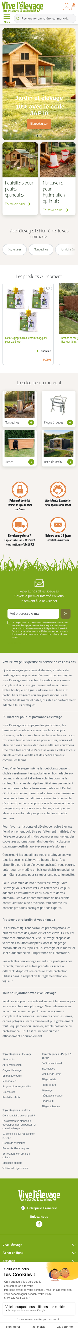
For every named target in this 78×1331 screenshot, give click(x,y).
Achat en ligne (12, 1252)
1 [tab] (37, 136)
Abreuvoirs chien (12, 1065)
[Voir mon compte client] (66, 6)
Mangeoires (9, 1081)
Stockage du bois (12, 1162)
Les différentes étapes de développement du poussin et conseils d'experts (19, 1125)
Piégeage (47, 1090)
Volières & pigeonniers (15, 1168)
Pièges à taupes (51, 1106)
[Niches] (19, 448)
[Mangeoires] (19, 409)
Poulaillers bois (11, 1097)
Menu (7, 22)
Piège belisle (49, 1079)
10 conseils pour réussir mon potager (18, 1135)
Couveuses (8, 1091)
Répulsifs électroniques (15, 1148)
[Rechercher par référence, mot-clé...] (18, 18)
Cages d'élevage (12, 1070)
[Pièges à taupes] (59, 409)
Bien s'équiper (39, 124)
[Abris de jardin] (59, 448)
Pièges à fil (48, 1101)
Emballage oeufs (12, 1075)
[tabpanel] (39, 84)
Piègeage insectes (52, 1095)
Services (8, 1261)
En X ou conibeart (52, 1063)
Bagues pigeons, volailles (17, 1086)
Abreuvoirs (8, 1059)
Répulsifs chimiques (13, 1143)
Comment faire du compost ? (18, 1115)
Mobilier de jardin (51, 1074)
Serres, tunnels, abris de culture (16, 1155)
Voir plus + (14, 643)
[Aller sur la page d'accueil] (22, 6)
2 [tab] (41, 136)
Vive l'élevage (12, 1245)
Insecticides (48, 1068)
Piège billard (49, 1084)
